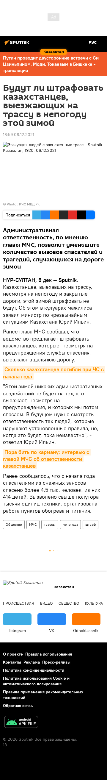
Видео (46, 603)
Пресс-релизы (56, 662)
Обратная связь (18, 705)
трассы (50, 524)
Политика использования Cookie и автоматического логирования (36, 681)
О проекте (13, 654)
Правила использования (48, 654)
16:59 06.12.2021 (18, 134)
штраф (90, 524)
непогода (70, 524)
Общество (14, 524)
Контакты (12, 662)
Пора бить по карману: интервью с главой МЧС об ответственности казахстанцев (47, 459)
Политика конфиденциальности (33, 670)
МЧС (33, 524)
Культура (94, 603)
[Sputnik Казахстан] (18, 44)
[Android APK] (21, 722)
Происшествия (18, 603)
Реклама (31, 662)
